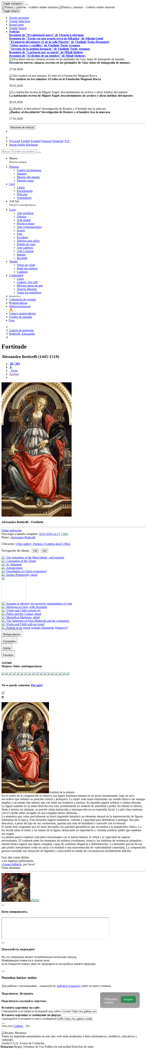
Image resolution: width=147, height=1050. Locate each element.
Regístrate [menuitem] (32, 144)
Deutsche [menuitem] (58, 141)
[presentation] (77, 377)
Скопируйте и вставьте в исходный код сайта (31, 1011)
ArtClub (22, 203)
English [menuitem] (25, 141)
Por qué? (37, 685)
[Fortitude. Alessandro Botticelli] (37, 515)
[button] (19, 17)
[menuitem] (67, 141)
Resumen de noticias (22, 127)
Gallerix (18, 1026)
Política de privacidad (58, 1046)
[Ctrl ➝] (37, 603)
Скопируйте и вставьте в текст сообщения (29, 1018)
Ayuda (6, 1043)
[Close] (39, 152)
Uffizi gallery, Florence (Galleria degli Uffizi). (43, 544)
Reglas (18, 1046)
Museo (18, 160)
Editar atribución (12, 530)
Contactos (38, 1043)
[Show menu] (26, 4)
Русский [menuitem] (14, 141)
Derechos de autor (83, 1046)
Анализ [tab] (14, 374)
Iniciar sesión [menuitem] (17, 144)
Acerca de (25, 1043)
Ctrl (35, 550)
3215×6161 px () (53, 534)
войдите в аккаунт (69, 985)
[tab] (14, 363)
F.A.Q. (14, 1043)
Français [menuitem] (46, 141)
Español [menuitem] (36, 141)
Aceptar (128, 999)
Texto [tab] (14, 370)
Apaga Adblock (12, 864)
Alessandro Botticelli (22, 537)
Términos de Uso (34, 1046)
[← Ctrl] (19, 574)
